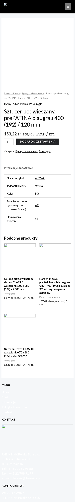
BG (37, 193)
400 (37, 205)
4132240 (40, 178)
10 (36, 219)
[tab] (37, 168)
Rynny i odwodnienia (33, 93)
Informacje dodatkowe (18, 167)
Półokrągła (35, 103)
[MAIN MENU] (68, 6)
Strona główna (12, 93)
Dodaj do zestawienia (38, 141)
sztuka (39, 185)
